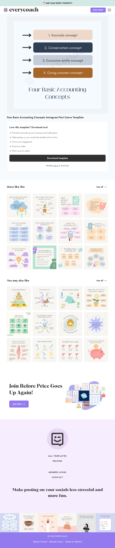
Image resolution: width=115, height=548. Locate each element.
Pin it (10, 19)
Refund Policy (56, 541)
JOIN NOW (98, 10)
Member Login (57, 472)
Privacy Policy (40, 541)
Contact (57, 477)
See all (99, 186)
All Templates (57, 456)
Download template (57, 158)
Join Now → (19, 404)
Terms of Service (73, 541)
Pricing (57, 461)
